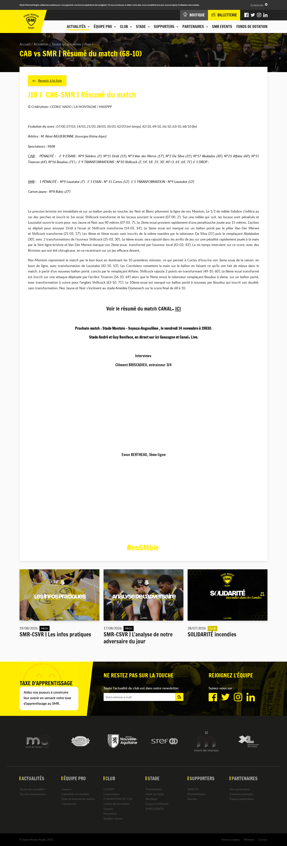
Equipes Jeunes (113, 818)
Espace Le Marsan (157, 804)
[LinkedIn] (265, 15)
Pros (87, 44)
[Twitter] (253, 15)
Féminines (110, 814)
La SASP (109, 789)
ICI (178, 308)
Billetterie (249, 839)
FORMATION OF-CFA (118, 799)
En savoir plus (257, 4)
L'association (112, 794)
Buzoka (192, 799)
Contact (263, 839)
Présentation (154, 789)
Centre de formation (116, 804)
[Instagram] (259, 15)
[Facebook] (246, 15)
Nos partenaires (240, 789)
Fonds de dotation (251, 26)
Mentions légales (230, 839)
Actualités (41, 44)
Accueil (25, 44)
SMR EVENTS (222, 26)
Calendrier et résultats (75, 794)
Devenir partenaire (241, 794)
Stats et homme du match (78, 799)
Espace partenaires (242, 799)
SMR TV (193, 789)
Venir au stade (155, 794)
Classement (69, 804)
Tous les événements (33, 794)
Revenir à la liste (50, 80)
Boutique (151, 799)
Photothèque (196, 794)
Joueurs (67, 789)
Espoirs (108, 809)
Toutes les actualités (66, 44)
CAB (31, 156)
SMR (31, 181)
